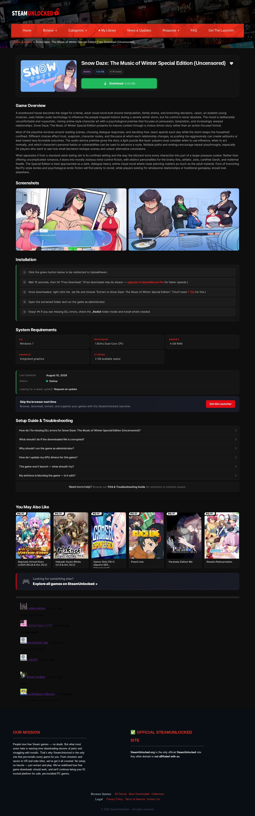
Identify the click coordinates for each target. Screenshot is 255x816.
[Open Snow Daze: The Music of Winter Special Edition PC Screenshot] (71, 219)
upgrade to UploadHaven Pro (145, 282)
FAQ (194, 30)
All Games (121, 794)
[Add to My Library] (231, 63)
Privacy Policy (114, 799)
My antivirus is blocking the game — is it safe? (47, 475)
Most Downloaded (139, 794)
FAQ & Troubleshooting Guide (126, 486)
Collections (157, 794)
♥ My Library (107, 30)
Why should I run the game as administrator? (46, 448)
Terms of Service (135, 799)
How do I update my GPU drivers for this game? (48, 457)
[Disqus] (127, 651)
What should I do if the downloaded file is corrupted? (51, 439)
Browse (48, 30)
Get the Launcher (221, 30)
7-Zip (190, 291)
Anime (28, 41)
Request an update (65, 389)
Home (27, 30)
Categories (76, 30)
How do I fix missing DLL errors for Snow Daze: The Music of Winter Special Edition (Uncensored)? (80, 430)
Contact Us (153, 799)
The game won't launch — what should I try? (46, 466)
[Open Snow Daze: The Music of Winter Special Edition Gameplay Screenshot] (183, 219)
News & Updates (139, 30)
